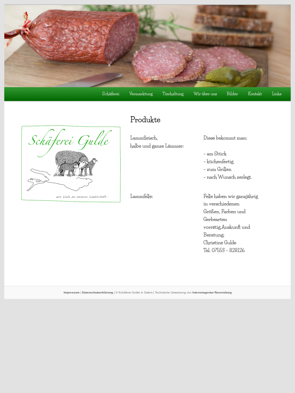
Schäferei (110, 93)
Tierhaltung (173, 93)
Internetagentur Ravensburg (212, 292)
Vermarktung (141, 93)
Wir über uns (205, 93)
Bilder (232, 93)
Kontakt (255, 93)
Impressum (72, 292)
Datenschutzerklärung (97, 292)
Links (276, 93)
